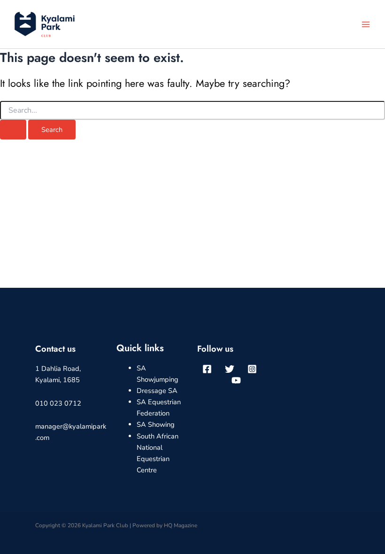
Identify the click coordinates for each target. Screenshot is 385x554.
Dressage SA (157, 390)
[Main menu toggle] (366, 24)
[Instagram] (252, 369)
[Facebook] (207, 369)
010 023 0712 (58, 403)
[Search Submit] (13, 130)
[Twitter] (229, 369)
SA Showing (156, 424)
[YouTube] (236, 380)
